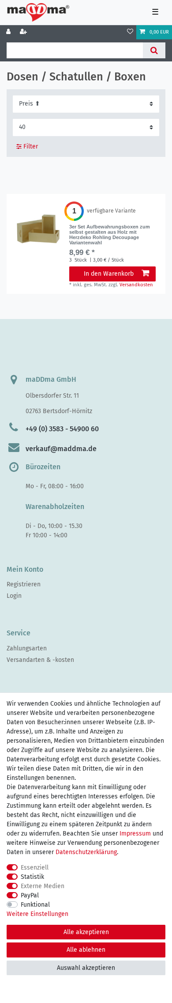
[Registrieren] (24, 32)
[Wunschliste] (130, 32)
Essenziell (35, 867)
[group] (37, 228)
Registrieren (24, 584)
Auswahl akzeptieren (86, 968)
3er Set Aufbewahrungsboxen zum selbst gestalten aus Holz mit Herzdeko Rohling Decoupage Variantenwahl (109, 235)
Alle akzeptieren (86, 932)
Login (14, 596)
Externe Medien (42, 886)
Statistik (32, 877)
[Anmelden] (9, 32)
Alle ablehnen (86, 950)
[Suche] (154, 50)
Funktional (35, 904)
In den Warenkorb (109, 273)
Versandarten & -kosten (40, 660)
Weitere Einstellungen (37, 914)
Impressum (135, 833)
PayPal (30, 895)
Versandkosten (136, 285)
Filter (30, 146)
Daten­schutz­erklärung (86, 852)
